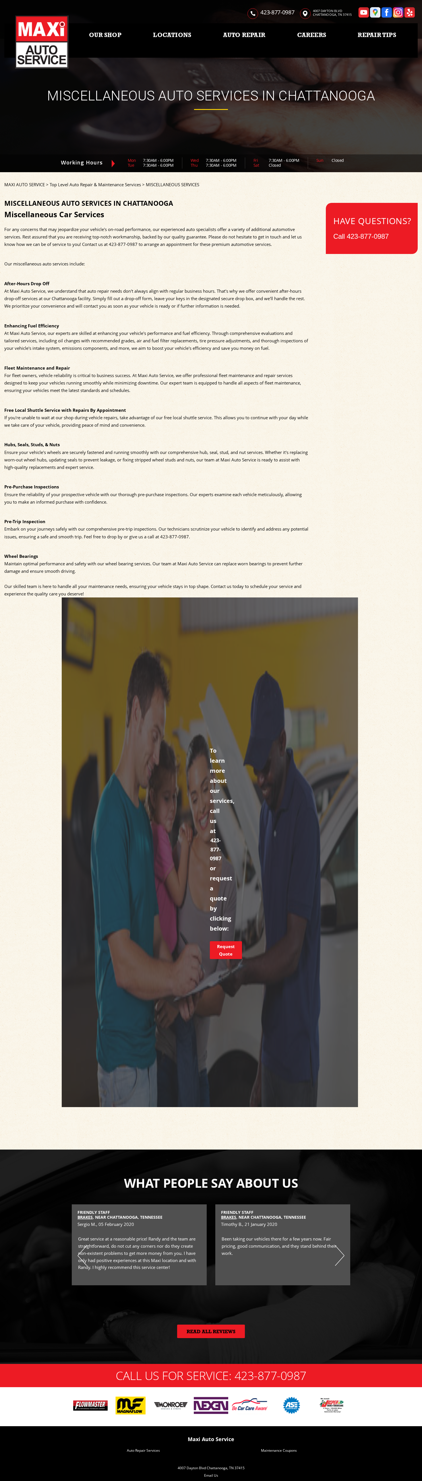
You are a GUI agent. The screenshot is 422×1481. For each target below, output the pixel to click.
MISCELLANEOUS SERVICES (172, 184)
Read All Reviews (211, 1332)
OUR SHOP (105, 35)
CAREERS (311, 35)
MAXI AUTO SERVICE (24, 184)
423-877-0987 (277, 12)
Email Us (211, 1475)
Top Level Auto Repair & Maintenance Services (95, 184)
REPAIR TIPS (377, 35)
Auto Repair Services (143, 1450)
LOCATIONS (172, 35)
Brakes (85, 1217)
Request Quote (226, 950)
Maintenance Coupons (279, 1450)
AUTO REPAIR (244, 35)
